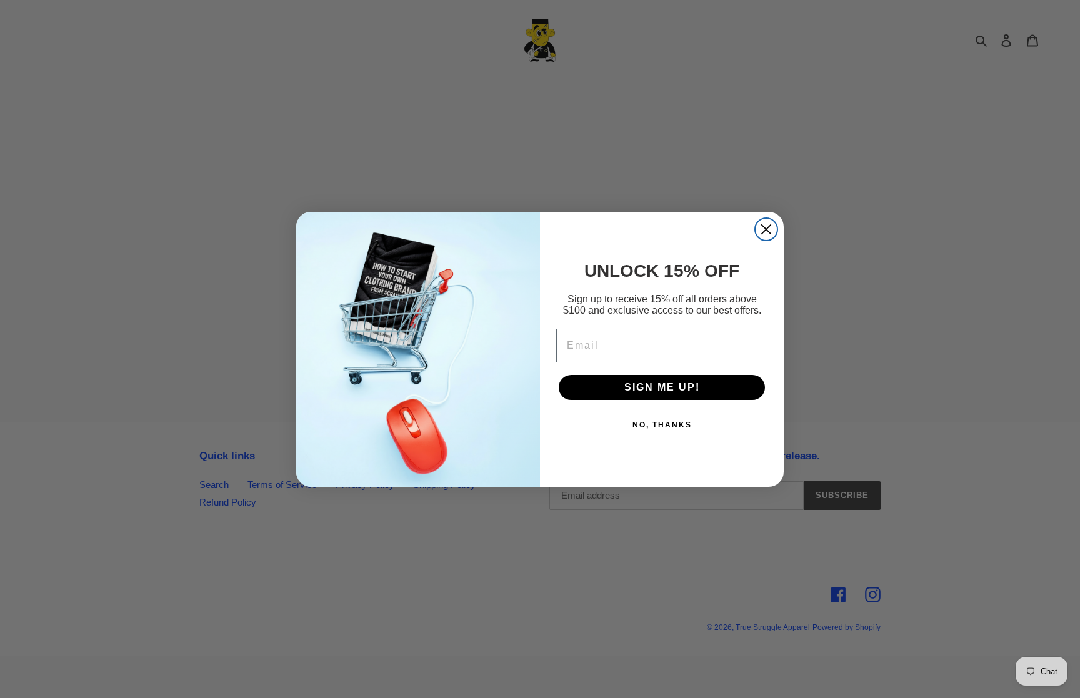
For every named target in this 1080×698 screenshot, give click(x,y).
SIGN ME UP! (662, 387)
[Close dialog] (766, 229)
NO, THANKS (662, 425)
